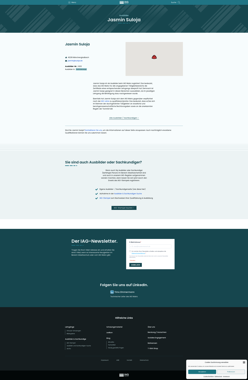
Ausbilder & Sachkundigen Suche (128, 193)
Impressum (226, 376)
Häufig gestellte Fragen (116, 348)
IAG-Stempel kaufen (124, 208)
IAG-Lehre (105, 101)
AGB (117, 360)
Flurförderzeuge (81, 69)
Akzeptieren (202, 372)
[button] (244, 362)
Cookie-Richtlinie (209, 376)
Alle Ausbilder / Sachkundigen (124, 118)
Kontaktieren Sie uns (93, 130)
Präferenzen (231, 372)
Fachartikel (111, 345)
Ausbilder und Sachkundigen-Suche (79, 346)
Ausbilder (124, 15)
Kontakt (129, 360)
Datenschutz (218, 376)
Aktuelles (111, 342)
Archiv (69, 349)
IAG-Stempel (105, 198)
